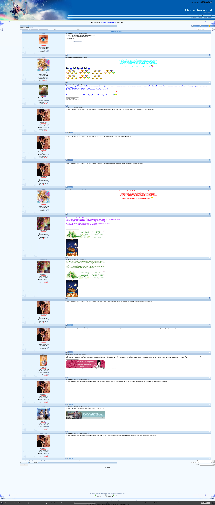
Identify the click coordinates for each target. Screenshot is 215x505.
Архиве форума (78, 41)
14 (88, 406)
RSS (211, 2)
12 (88, 354)
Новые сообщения (95, 22)
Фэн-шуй (98, 500)
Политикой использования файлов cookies (84, 503)
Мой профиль (199, 15)
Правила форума (112, 22)
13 (88, 379)
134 (36, 462)
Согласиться (205, 502)
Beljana (43, 84)
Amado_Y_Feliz (43, 107)
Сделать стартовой (207, 17)
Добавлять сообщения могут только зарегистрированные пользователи (107, 493)
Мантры (121, 500)
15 (88, 433)
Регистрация (206, 15)
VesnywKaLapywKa (43, 259)
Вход (211, 15)
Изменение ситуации (53, 460)
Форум (193, 15)
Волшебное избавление (43, 460)
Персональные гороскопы (130, 500)
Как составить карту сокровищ (89, 500)
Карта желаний (78, 500)
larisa (33, 27)
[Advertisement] (10, 32)
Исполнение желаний (106, 500)
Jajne (43, 57)
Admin (31, 27)
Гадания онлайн (115, 500)
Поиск (118, 22)
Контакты (138, 500)
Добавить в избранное (196, 17)
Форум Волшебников (24, 460)
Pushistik (43, 406)
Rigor (43, 354)
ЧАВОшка (103, 22)
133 (34, 462)
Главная (189, 15)
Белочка (74, 40)
